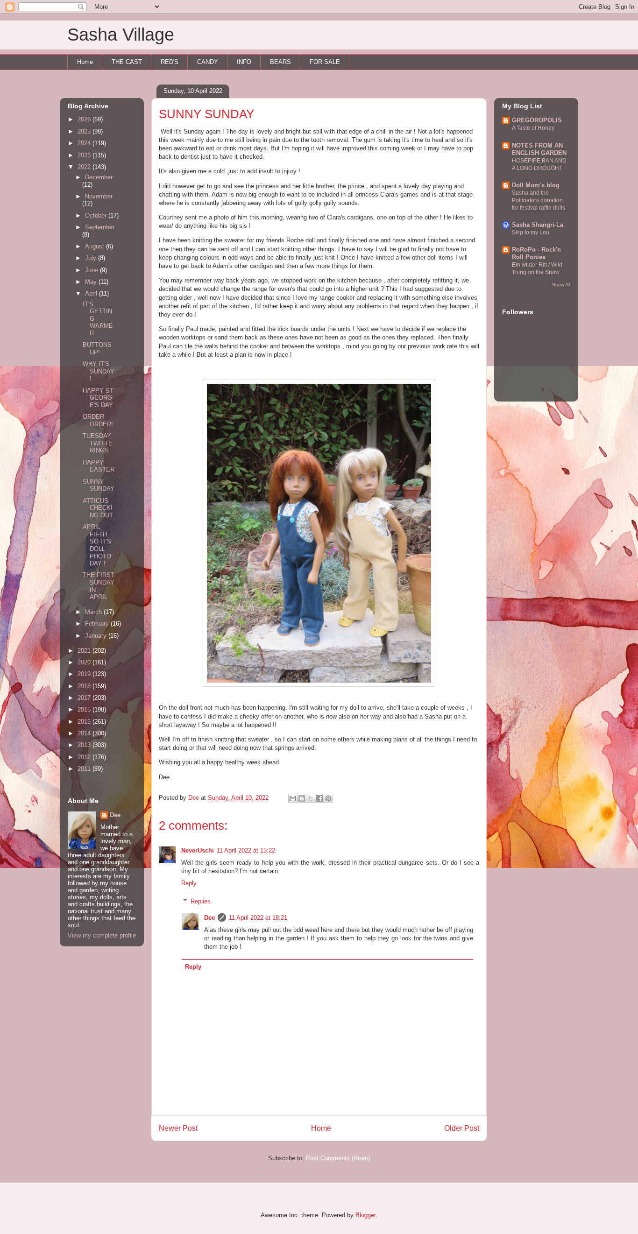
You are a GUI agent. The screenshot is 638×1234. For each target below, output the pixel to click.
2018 (85, 686)
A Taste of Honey (533, 128)
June (92, 270)
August (95, 246)
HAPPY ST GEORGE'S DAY (98, 398)
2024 (85, 143)
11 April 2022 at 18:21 (258, 917)
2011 (85, 768)
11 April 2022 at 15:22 (246, 850)
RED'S (169, 61)
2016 (85, 709)
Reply (189, 883)
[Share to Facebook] (319, 798)
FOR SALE (325, 61)
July (91, 257)
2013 (85, 744)
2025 (85, 131)
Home (85, 61)
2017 (85, 697)
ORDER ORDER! (98, 420)
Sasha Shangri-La (537, 224)
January (96, 635)
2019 (85, 673)
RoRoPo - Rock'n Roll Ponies (536, 253)
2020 (85, 662)
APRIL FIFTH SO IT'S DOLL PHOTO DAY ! (97, 545)
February (98, 623)
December (99, 177)
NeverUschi (197, 850)
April (92, 293)
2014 (85, 733)
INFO (244, 61)
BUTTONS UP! (97, 348)
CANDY (207, 61)
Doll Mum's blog (536, 185)
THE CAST (127, 61)
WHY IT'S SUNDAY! (98, 371)
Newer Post (178, 1128)
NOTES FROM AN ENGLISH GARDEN (539, 149)
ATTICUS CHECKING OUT (98, 508)
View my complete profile (102, 935)
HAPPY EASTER (98, 466)
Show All (561, 284)
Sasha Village (120, 34)
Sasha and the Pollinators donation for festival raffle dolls (538, 200)
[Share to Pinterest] (328, 798)
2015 (85, 721)
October (96, 215)
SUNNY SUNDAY (98, 485)
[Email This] (293, 798)
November (99, 196)
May (92, 281)
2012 (85, 757)
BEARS (280, 61)
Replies (201, 901)
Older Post (461, 1128)
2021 (85, 650)
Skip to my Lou (530, 232)
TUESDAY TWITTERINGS (98, 443)
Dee (209, 917)
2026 (85, 119)
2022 (85, 166)
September (99, 227)
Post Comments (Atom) (338, 1158)
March (94, 611)
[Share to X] (310, 798)
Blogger (365, 1215)
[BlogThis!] (301, 798)
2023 (85, 155)
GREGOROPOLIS (537, 120)
